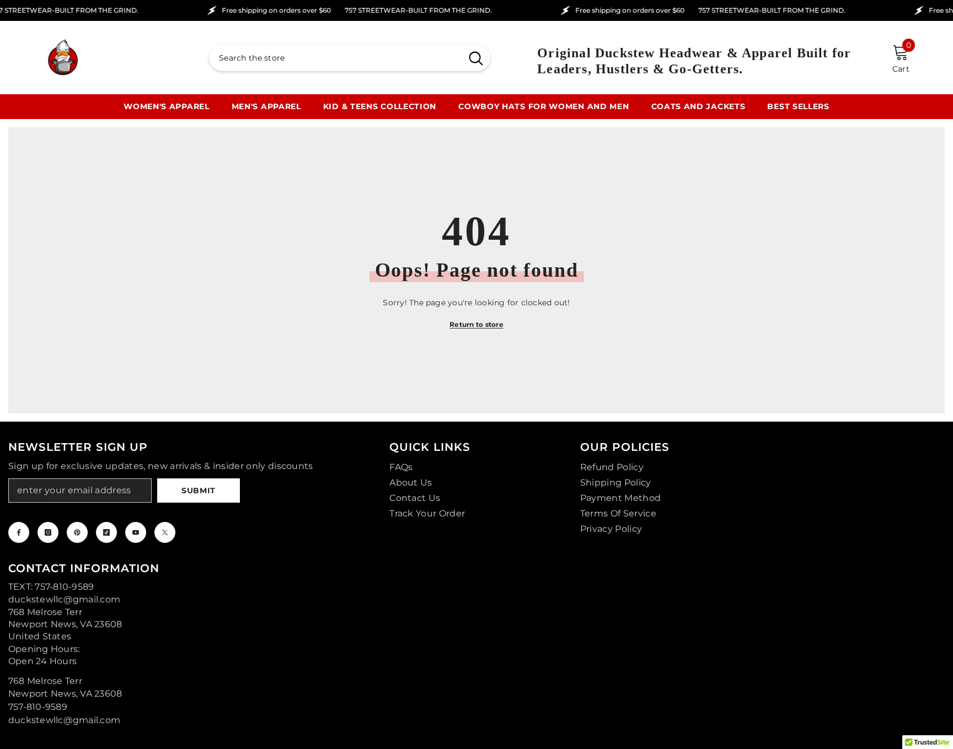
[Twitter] (164, 532)
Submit (198, 490)
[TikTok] (106, 532)
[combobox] (335, 58)
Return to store (476, 324)
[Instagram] (48, 532)
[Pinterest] (77, 532)
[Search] (349, 58)
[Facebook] (18, 532)
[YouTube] (135, 532)
